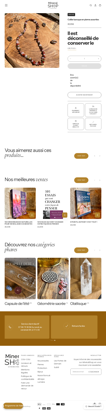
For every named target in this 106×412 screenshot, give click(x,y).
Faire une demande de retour (27, 386)
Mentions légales (25, 371)
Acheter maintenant (84, 95)
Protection (42, 368)
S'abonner (94, 372)
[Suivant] (99, 155)
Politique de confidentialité (27, 377)
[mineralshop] (15, 361)
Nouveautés (43, 360)
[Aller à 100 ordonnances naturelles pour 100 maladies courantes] (20, 203)
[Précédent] (94, 155)
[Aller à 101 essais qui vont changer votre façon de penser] (53, 203)
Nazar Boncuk (44, 375)
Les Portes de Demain (60, 362)
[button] (6, 5)
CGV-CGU (25, 359)
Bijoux (40, 371)
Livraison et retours (26, 364)
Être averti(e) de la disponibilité (71, 80)
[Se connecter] (95, 5)
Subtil (56, 367)
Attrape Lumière (41, 380)
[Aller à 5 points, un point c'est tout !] (85, 203)
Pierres (41, 364)
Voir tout (81, 156)
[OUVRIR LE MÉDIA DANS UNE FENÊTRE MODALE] (55, 63)
